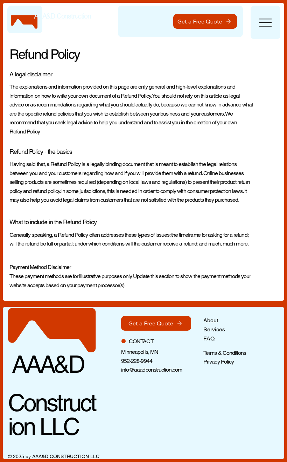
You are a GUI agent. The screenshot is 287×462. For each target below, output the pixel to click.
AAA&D (46, 364)
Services (214, 329)
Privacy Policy (218, 361)
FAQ (209, 338)
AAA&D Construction (62, 16)
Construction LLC (52, 414)
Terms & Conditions (224, 353)
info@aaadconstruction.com (151, 369)
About (210, 320)
